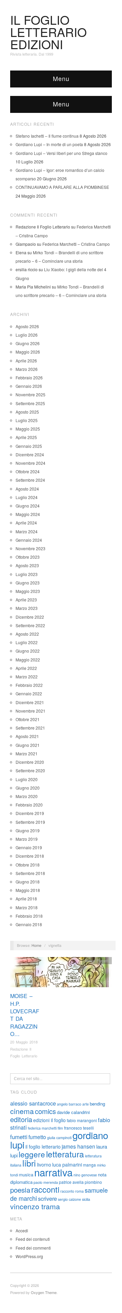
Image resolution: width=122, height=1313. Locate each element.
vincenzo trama (35, 1206)
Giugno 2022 (28, 651)
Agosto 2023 (27, 565)
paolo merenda (46, 1182)
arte (85, 1104)
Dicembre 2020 (30, 762)
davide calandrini (73, 1112)
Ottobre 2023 (28, 557)
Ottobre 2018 (28, 865)
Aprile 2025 (26, 437)
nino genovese (85, 1174)
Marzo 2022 (27, 676)
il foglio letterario (43, 1146)
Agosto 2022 (27, 634)
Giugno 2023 (28, 582)
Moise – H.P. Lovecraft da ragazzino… (24, 1015)
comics (45, 1111)
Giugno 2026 (28, 343)
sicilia (86, 1199)
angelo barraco (69, 1104)
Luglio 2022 (27, 642)
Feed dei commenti (33, 1248)
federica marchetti (42, 1128)
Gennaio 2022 (29, 693)
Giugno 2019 (28, 830)
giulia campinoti (59, 1137)
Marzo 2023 (27, 608)
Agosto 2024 (27, 489)
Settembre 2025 (30, 403)
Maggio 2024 (28, 514)
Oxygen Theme (44, 1292)
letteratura (65, 1154)
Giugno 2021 (28, 745)
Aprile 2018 (26, 898)
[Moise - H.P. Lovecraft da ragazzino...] (61, 974)
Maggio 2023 (28, 591)
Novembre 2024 (30, 463)
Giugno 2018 (28, 881)
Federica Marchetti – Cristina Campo (76, 244)
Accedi (22, 1230)
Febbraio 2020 (29, 805)
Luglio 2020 (27, 779)
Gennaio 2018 (29, 924)
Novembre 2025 (30, 394)
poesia (20, 1190)
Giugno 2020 (28, 788)
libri (29, 1163)
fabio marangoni (82, 1120)
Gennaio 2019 (29, 847)
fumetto (37, 1136)
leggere (32, 1154)
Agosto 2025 (27, 412)
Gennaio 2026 (29, 386)
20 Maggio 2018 (24, 1042)
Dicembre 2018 (30, 856)
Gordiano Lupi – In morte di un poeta (49, 144)
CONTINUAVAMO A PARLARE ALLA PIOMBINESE (62, 187)
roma (79, 1191)
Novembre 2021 (30, 711)
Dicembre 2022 (30, 617)
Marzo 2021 (27, 753)
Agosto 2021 (27, 736)
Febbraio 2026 (29, 377)
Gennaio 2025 (29, 446)
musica (26, 1174)
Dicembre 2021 (30, 702)
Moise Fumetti (97, 960)
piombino (93, 1182)
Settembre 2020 (30, 770)
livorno (44, 1164)
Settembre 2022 (30, 625)
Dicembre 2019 (30, 813)
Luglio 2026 (27, 335)
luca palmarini (67, 1164)
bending (97, 1103)
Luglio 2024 (27, 497)
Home (36, 945)
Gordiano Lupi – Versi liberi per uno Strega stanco (61, 153)
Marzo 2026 (27, 369)
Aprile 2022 (26, 668)
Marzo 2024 (27, 531)
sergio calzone (69, 1199)
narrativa (53, 1172)
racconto (67, 1191)
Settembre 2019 (30, 822)
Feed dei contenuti (33, 1239)
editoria (21, 1119)
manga (89, 1165)
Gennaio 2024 (29, 540)
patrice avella (71, 1182)
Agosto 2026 (27, 326)
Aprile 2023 (26, 599)
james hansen (78, 1146)
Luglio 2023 (27, 574)
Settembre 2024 (30, 480)
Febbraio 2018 (29, 916)
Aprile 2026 (26, 360)
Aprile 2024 (26, 522)
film (60, 1128)
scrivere (47, 1198)
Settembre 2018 (30, 873)
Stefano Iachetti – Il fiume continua (47, 136)
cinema (22, 1111)
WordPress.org (29, 1256)
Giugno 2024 (28, 506)
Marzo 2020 (27, 796)
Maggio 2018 (28, 890)
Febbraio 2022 (29, 685)
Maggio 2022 (28, 659)
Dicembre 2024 (30, 454)
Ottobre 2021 (28, 719)
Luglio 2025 (27, 420)
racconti (45, 1189)
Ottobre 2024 (28, 471)
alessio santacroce (33, 1103)
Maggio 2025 (28, 429)
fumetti (18, 1137)
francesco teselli (79, 1128)
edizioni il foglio (49, 1120)
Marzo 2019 (27, 839)
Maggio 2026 (28, 352)
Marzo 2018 (27, 907)
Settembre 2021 (30, 728)
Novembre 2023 (30, 548)
